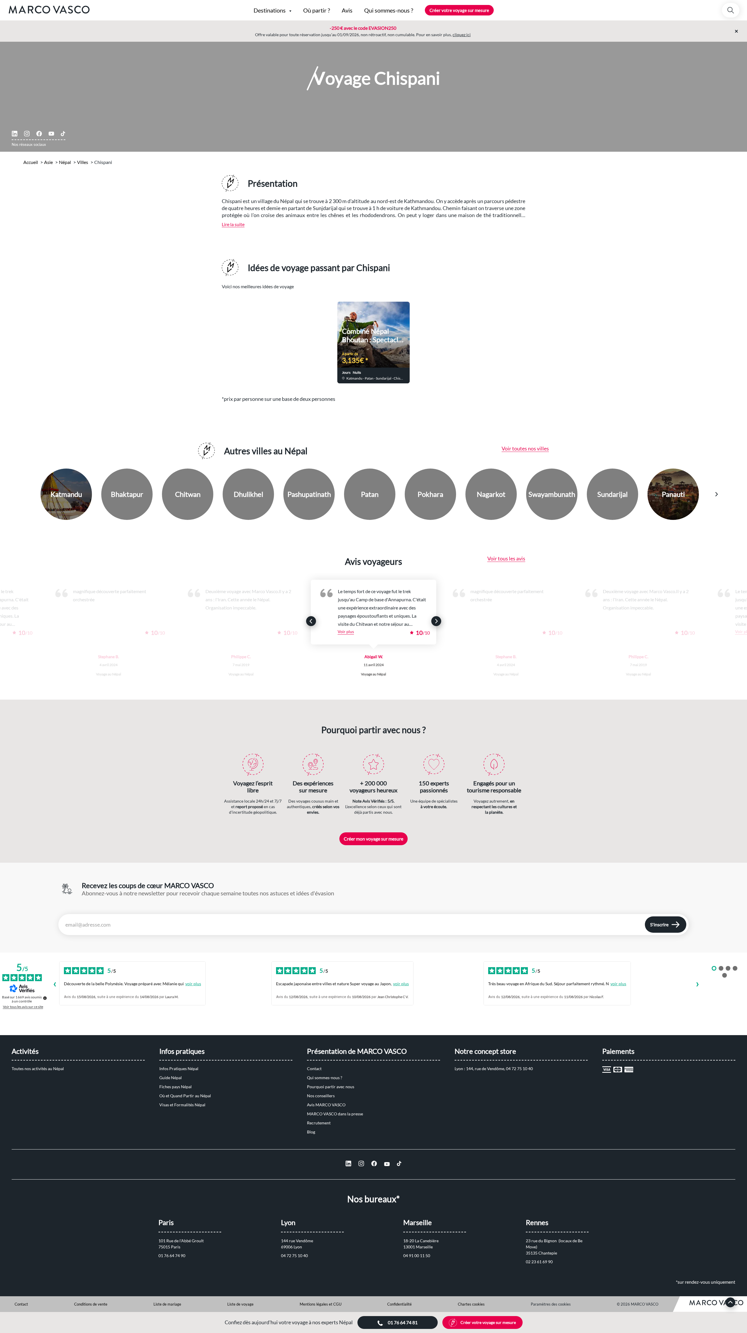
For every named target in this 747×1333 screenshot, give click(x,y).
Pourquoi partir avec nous (330, 1086)
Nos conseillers (321, 1095)
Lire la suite (233, 224)
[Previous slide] (255, 339)
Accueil (30, 162)
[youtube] (51, 134)
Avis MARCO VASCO (326, 1104)
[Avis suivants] (697, 985)
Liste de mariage (167, 1304)
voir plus (193, 983)
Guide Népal (170, 1077)
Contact (314, 1068)
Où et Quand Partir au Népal (185, 1095)
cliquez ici (462, 34)
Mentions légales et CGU (320, 1304)
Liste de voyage (240, 1304)
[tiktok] (63, 134)
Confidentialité (399, 1304)
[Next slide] (492, 339)
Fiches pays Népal (175, 1086)
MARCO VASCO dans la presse (335, 1113)
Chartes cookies (471, 1304)
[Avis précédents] (54, 985)
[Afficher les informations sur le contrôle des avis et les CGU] (45, 998)
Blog (311, 1131)
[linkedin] (15, 134)
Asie (48, 162)
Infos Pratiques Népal (178, 1068)
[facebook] (39, 134)
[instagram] (27, 134)
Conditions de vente (90, 1304)
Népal (65, 162)
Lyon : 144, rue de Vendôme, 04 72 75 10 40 (494, 1068)
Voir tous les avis (506, 558)
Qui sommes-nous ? (324, 1077)
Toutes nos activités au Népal (38, 1068)
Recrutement (319, 1122)
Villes (82, 162)
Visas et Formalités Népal (182, 1104)
